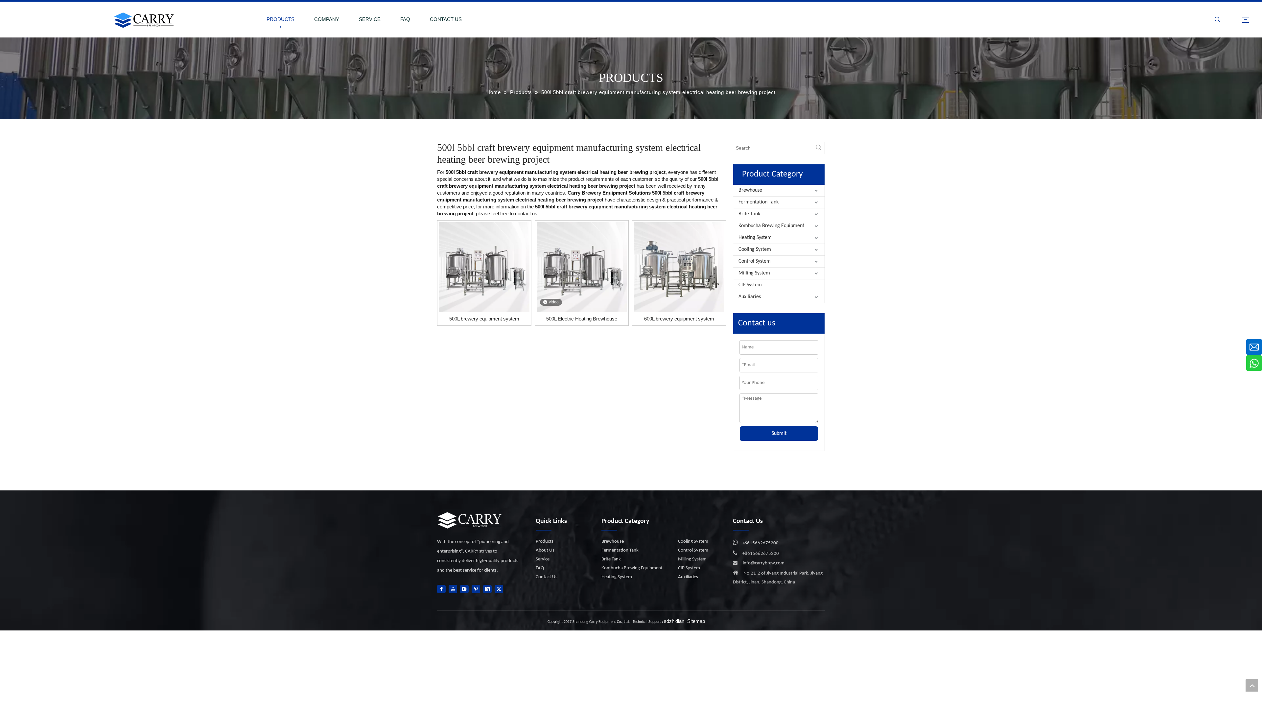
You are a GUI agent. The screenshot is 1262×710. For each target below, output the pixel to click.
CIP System (750, 285)
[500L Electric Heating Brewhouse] (582, 267)
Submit (779, 433)
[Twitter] (499, 589)
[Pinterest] (476, 589)
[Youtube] (453, 589)
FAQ (405, 19)
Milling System (754, 273)
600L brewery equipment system (679, 318)
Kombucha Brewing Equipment (771, 225)
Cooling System (754, 249)
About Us (545, 550)
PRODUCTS (280, 19)
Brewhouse (750, 190)
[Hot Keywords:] (819, 148)
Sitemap (696, 621)
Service (542, 559)
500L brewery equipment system (484, 318)
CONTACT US (446, 19)
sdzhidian (674, 621)
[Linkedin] (487, 589)
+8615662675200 (760, 543)
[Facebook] (441, 589)
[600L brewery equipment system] (679, 267)
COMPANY (326, 19)
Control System (754, 261)
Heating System (755, 237)
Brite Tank (749, 214)
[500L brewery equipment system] (484, 267)
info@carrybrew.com (763, 563)
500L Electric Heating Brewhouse (581, 318)
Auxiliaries (749, 296)
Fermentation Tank (758, 202)
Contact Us (546, 577)
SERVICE (370, 19)
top (1252, 685)
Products (544, 541)
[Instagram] (464, 589)
